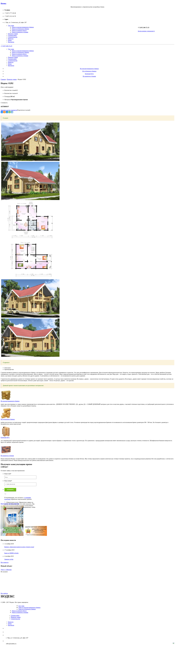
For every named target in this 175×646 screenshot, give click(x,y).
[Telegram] (12, 112)
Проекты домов (13, 34)
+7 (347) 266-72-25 (6, 46)
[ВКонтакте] (2, 112)
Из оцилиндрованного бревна (89, 68)
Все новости (4, 562)
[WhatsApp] (9, 112)
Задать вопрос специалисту (146, 31)
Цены (10, 40)
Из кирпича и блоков (89, 76)
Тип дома (11, 25)
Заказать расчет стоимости (9, 110)
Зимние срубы (8, 559)
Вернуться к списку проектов (10, 503)
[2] (30, 317)
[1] (30, 356)
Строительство (12, 37)
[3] (30, 160)
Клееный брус (89, 74)
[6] (30, 238)
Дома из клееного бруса (19, 30)
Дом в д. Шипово (6, 569)
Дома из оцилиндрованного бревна (23, 27)
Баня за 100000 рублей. (11, 553)
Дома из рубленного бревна (20, 29)
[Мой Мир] (7, 112)
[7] (30, 278)
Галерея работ (12, 35)
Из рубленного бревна (89, 71)
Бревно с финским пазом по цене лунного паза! (19, 547)
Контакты (11, 42)
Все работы (4, 593)
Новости (10, 38)
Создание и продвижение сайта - (158, 643)
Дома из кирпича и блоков (20, 32)
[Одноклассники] (4, 112)
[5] (30, 199)
